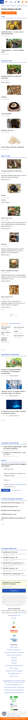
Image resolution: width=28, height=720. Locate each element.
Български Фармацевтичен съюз (14, 684)
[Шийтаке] (14, 237)
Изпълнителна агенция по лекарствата (14, 687)
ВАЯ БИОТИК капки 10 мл (9, 506)
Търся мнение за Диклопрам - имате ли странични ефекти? (15, 447)
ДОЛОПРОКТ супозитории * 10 (13, 563)
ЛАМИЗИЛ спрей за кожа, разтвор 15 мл (13, 519)
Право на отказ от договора (14, 655)
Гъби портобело (6, 113)
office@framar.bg (16, 615)
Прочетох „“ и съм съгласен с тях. (15, 485)
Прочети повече (5, 82)
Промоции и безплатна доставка (14, 670)
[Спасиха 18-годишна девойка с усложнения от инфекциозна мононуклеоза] (14, 362)
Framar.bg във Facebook (15, 716)
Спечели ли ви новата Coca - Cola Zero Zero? (14, 453)
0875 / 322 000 (22, 612)
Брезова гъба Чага (7, 130)
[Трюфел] (14, 188)
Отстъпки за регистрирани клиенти (14, 665)
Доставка (14, 660)
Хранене (13, 5)
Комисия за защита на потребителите (14, 690)
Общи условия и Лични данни (18, 484)
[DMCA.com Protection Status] (14, 710)
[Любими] (19, 2)
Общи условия (14, 647)
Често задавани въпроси (14, 673)
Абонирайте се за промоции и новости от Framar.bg (11, 583)
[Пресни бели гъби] (14, 211)
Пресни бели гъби (6, 218)
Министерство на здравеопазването (14, 692)
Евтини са (6, 480)
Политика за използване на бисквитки (14, 652)
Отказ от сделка (14, 668)
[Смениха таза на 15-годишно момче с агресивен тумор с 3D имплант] (14, 384)
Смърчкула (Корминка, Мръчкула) (11, 171)
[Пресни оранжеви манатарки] (14, 263)
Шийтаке (3, 244)
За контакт (14, 618)
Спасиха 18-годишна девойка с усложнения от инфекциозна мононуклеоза (11, 371)
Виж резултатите (16, 490)
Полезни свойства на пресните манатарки (11, 77)
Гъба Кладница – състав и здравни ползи (12, 51)
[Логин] (22, 2)
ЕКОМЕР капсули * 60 (10, 557)
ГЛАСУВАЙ (6, 490)
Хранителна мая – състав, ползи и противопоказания (12, 32)
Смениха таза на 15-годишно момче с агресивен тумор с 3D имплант (13, 392)
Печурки (3, 97)
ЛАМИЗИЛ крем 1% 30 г (9, 514)
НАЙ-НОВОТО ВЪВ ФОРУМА (10, 443)
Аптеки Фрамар (11, 713)
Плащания (14, 663)
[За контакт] (15, 2)
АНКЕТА (3, 460)
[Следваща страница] (17, 315)
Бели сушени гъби (6, 297)
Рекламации (14, 657)
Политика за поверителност (14, 649)
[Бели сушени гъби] (14, 289)
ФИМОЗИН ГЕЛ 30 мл (10, 552)
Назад (2, 5)
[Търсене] (11, 2)
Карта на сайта (14, 676)
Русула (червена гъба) (5, 333)
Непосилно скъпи (8, 469)
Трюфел (3, 195)
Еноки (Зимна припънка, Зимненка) (12, 147)
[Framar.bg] (6, 2)
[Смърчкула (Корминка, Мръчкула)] (14, 164)
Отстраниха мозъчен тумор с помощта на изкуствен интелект (13, 412)
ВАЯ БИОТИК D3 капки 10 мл (10, 510)
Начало (8, 5)
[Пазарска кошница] (26, 2)
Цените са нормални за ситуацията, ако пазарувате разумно (14, 474)
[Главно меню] (2, 2)
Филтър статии (10, 13)
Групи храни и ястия (22, 5)
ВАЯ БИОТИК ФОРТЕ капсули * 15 (12, 503)
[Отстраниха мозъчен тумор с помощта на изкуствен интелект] (14, 404)
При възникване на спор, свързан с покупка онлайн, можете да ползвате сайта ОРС (14, 681)
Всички (24, 443)
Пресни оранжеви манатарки (10, 270)
